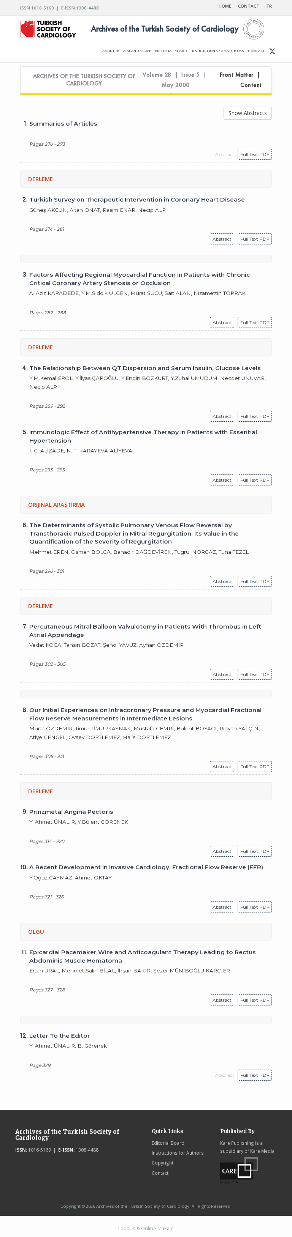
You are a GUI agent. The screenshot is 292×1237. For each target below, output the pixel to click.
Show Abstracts (248, 113)
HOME (225, 6)
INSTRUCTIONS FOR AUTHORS (217, 50)
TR (269, 6)
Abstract (222, 239)
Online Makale (157, 1228)
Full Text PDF (254, 154)
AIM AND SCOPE (137, 50)
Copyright (162, 1163)
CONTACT (248, 6)
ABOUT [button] (109, 50)
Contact (160, 1173)
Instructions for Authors (178, 1153)
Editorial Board (168, 1143)
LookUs (126, 1228)
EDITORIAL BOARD (171, 50)
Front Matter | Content (241, 80)
